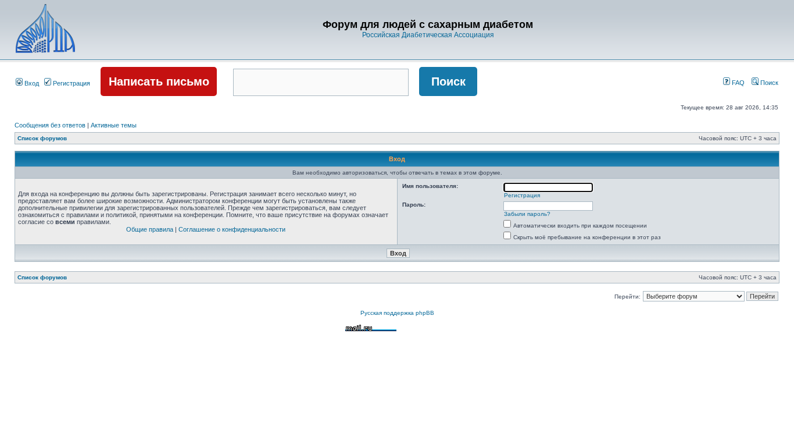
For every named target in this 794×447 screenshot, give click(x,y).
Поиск (768, 82)
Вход (31, 83)
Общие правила (149, 229)
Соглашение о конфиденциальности (231, 229)
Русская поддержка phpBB (397, 313)
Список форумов (42, 138)
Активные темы (114, 125)
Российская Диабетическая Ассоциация (428, 35)
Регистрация (70, 83)
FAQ (737, 82)
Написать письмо (159, 81)
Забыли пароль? (527, 214)
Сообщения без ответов (50, 125)
